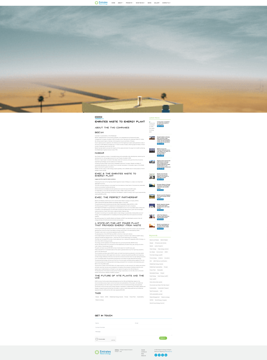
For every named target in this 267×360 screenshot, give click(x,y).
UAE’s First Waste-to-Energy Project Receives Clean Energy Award (163, 216)
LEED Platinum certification (160, 261)
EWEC (106, 297)
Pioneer (126, 297)
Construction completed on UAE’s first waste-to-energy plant (163, 123)
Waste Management (155, 297)
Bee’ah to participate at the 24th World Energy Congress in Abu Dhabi (163, 225)
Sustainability (140, 297)
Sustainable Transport (163, 288)
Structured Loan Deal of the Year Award (159, 285)
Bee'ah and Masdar (154, 240)
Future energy (153, 258)
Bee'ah (102, 297)
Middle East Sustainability (156, 267)
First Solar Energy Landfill (156, 255)
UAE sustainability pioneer (156, 294)
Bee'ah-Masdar (164, 240)
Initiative (160, 258)
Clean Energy (153, 249)
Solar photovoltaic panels (156, 282)
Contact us (144, 351)
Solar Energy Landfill (163, 276)
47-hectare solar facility (160, 243)
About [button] (120, 3)
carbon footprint (159, 246)
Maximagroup (168, 351)
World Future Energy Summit (157, 303)
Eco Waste (152, 252)
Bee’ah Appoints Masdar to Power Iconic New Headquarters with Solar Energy (163, 206)
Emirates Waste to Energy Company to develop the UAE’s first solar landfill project (163, 186)
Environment (160, 252)
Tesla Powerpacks (154, 291)
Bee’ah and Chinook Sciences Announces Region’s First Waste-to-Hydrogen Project (163, 175)
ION (151, 261)
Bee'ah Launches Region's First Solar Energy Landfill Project (163, 196)
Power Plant (133, 297)
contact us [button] (166, 3)
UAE (161, 291)
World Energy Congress (161, 300)
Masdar (97, 297)
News (149, 3)
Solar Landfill (153, 279)
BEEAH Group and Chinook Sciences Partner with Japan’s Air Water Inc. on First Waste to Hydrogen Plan (163, 151)
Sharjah (162, 273)
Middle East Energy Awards (116, 297)
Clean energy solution (163, 249)
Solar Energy (153, 276)
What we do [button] (140, 3)
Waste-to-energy (99, 300)
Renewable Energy (154, 273)
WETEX (151, 300)
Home (113, 3)
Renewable (160, 270)
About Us (143, 355)
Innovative (166, 258)
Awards (143, 349)
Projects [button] (129, 3)
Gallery (156, 3)
